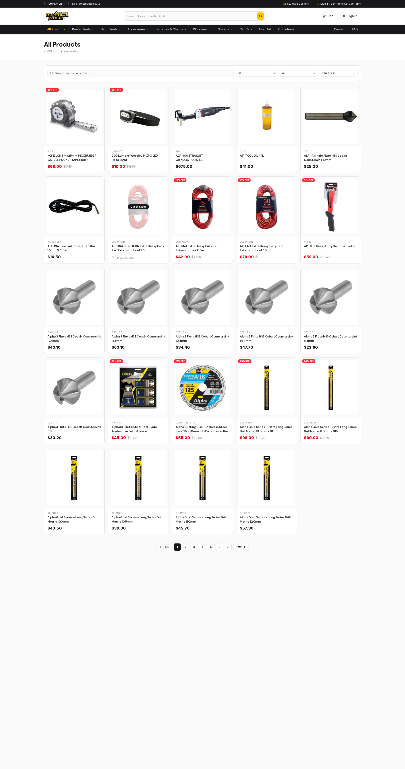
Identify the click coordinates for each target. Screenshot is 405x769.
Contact (340, 29)
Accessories (137, 29)
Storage (224, 29)
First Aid (265, 29)
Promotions (286, 29)
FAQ (355, 29)
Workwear (200, 29)
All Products (56, 29)
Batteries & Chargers (171, 29)
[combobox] (257, 73)
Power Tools (81, 29)
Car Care (246, 29)
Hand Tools (109, 29)
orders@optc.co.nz (88, 3)
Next (239, 547)
